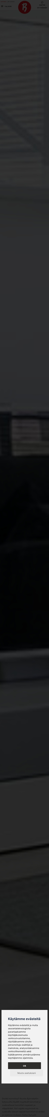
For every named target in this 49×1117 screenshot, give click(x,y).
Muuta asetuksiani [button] (26, 1073)
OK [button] (24, 1065)
